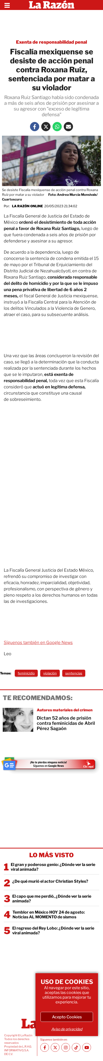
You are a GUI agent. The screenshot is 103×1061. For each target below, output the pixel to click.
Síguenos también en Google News (38, 642)
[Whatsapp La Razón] (57, 126)
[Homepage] (51, 5)
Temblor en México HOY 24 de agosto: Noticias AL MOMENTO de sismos (48, 914)
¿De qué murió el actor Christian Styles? (50, 881)
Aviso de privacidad (66, 1029)
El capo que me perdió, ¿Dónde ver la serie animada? (51, 898)
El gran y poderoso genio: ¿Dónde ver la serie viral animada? (53, 867)
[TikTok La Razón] (76, 1047)
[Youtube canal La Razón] (86, 1047)
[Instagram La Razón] (65, 1047)
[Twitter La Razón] (45, 126)
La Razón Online (27, 206)
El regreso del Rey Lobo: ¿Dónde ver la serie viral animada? (53, 930)
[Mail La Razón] (68, 126)
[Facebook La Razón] (34, 126)
